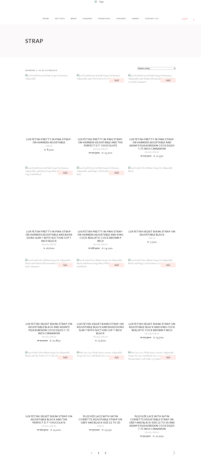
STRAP (49, 146)
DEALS (96, 149)
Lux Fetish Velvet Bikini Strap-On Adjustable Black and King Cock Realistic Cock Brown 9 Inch (152, 327)
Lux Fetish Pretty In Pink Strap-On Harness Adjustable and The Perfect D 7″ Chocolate (100, 142)
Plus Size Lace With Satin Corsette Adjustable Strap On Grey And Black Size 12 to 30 (100, 419)
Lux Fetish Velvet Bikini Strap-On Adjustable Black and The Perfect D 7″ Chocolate (49, 419)
